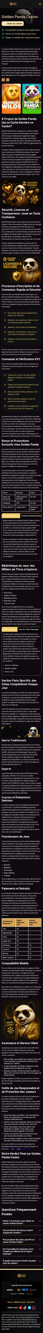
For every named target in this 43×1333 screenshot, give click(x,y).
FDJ (10, 1149)
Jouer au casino (14, 23)
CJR (15, 1149)
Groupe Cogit (25, 1149)
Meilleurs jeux (19, 1302)
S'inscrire (30, 1302)
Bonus (10, 1302)
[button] (3, 79)
